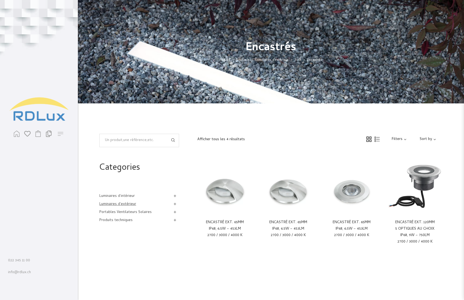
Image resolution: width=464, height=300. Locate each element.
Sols (298, 60)
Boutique (242, 60)
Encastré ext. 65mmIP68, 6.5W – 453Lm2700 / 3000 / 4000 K (225, 228)
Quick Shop (231, 187)
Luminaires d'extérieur (272, 60)
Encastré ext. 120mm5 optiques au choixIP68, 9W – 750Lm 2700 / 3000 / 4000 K (415, 232)
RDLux (225, 60)
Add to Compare (246, 187)
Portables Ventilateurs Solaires (125, 212)
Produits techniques (116, 220)
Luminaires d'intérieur (117, 196)
